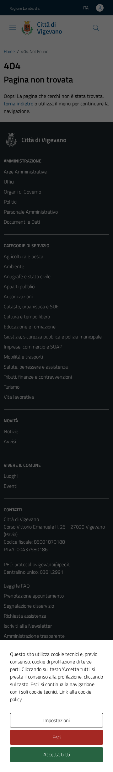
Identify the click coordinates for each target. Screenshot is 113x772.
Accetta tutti (56, 754)
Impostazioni (56, 720)
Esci (56, 737)
